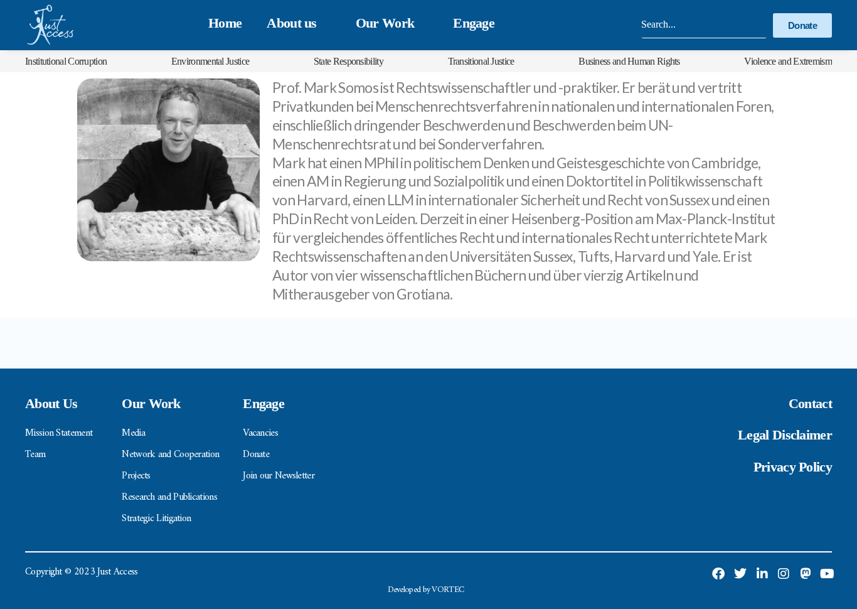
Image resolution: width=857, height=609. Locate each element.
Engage (473, 23)
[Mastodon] (805, 574)
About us (291, 23)
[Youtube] (827, 574)
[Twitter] (740, 574)
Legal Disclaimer (785, 435)
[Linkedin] (761, 574)
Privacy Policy (792, 467)
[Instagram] (783, 574)
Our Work (385, 23)
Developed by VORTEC (426, 590)
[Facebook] (718, 574)
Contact (810, 403)
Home (225, 23)
